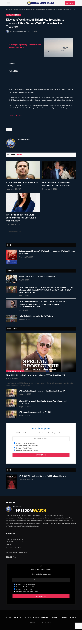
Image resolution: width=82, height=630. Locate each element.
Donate (56, 617)
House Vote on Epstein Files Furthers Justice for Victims (56, 184)
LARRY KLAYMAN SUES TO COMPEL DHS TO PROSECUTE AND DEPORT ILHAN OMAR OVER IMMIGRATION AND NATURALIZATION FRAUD (44, 304)
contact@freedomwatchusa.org (18, 552)
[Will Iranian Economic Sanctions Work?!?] (12, 414)
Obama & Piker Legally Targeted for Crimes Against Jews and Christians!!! (42, 402)
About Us (18, 617)
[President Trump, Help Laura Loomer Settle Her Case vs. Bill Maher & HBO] (23, 202)
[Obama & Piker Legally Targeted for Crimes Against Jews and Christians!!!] (12, 403)
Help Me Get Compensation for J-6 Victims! (36, 316)
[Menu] (8, 3)
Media (28, 617)
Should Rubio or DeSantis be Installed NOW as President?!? (35, 375)
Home (8, 617)
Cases (36, 617)
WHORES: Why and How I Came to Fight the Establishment (42, 476)
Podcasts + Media (15, 371)
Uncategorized (14, 15)
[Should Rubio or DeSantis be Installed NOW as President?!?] (41, 352)
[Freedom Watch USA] (41, 3)
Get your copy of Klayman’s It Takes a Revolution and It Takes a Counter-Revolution (47, 252)
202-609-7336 (11, 557)
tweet (9, 130)
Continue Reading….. (16, 116)
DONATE (69, 3)
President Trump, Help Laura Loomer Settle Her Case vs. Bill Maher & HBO (21, 217)
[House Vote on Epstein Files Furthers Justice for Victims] (59, 170)
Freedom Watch (19, 31)
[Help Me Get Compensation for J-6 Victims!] (12, 318)
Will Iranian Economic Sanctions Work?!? (35, 412)
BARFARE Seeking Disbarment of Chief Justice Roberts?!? (42, 391)
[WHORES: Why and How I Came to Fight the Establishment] (11, 481)
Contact (45, 617)
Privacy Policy (69, 617)
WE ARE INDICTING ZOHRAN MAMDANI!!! (37, 276)
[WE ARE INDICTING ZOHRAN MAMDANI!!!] (12, 279)
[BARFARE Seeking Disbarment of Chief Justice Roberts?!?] (12, 393)
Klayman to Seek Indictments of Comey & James (22, 184)
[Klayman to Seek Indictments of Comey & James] (23, 170)
